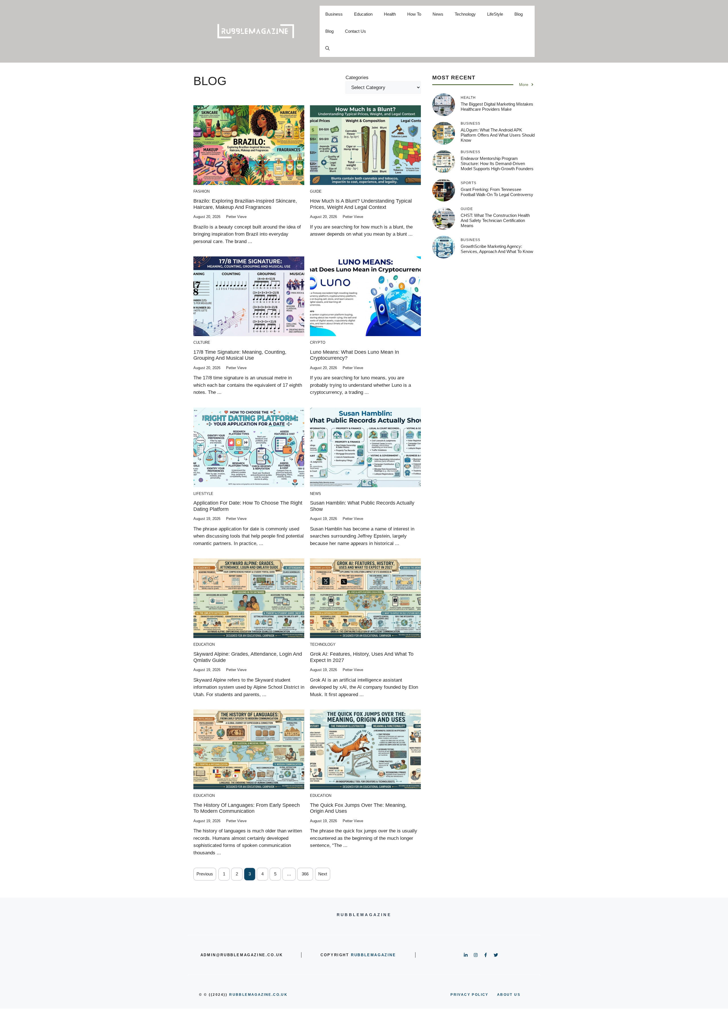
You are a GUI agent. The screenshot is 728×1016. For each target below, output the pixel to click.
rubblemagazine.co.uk (258, 995)
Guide (316, 191)
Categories (357, 77)
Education (363, 14)
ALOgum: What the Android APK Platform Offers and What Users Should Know (498, 135)
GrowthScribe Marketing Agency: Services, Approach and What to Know (497, 249)
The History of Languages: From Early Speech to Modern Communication (246, 808)
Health (390, 14)
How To (414, 14)
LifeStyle (495, 14)
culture (201, 342)
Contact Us (355, 31)
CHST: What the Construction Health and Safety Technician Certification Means (495, 220)
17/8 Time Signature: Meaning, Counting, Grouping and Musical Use (239, 355)
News (438, 14)
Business (334, 14)
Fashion (201, 191)
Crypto (317, 342)
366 (305, 873)
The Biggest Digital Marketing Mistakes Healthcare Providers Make (497, 107)
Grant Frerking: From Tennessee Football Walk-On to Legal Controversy (497, 192)
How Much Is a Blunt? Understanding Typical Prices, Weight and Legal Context (361, 204)
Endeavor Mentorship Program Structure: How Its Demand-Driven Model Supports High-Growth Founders (497, 163)
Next (322, 873)
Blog (518, 14)
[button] (327, 48)
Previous (205, 873)
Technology (465, 14)
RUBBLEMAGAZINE (373, 955)
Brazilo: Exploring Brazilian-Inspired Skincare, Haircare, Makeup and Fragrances (245, 204)
